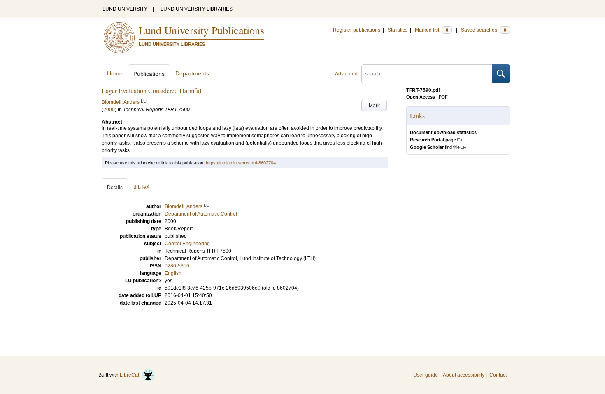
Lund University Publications (201, 30)
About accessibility (463, 375)
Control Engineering (187, 243)
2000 (109, 110)
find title (435, 147)
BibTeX (141, 187)
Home (115, 73)
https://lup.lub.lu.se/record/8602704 (241, 162)
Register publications (356, 30)
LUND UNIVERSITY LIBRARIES (197, 9)
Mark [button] (374, 105)
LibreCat (131, 375)
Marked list (431, 30)
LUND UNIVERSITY (124, 9)
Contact (498, 375)
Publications (149, 73)
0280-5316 (177, 266)
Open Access (420, 96)
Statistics (397, 30)
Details (115, 187)
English (173, 273)
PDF (443, 96)
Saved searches (483, 30)
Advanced (346, 74)
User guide (425, 375)
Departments (192, 73)
